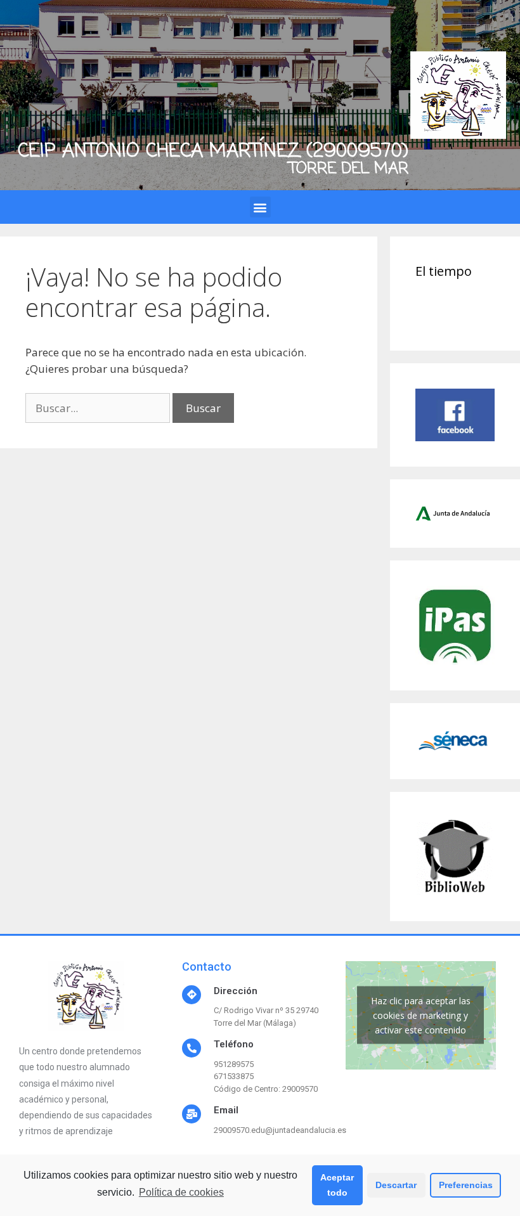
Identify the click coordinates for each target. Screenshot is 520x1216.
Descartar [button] (396, 1185)
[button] (260, 207)
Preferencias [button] (466, 1185)
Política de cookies (181, 1192)
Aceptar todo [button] (337, 1185)
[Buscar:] (98, 408)
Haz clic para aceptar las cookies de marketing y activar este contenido (421, 1015)
